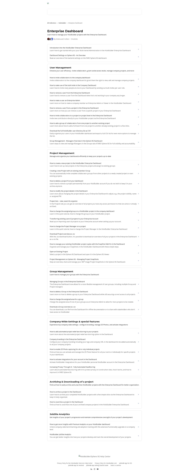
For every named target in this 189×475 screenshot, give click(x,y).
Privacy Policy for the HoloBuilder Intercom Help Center (74, 463)
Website (128, 3)
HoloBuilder (62, 23)
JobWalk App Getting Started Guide (97, 465)
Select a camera (116, 465)
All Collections (51, 23)
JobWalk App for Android (76, 465)
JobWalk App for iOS (125, 463)
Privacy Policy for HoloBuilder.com (106, 463)
